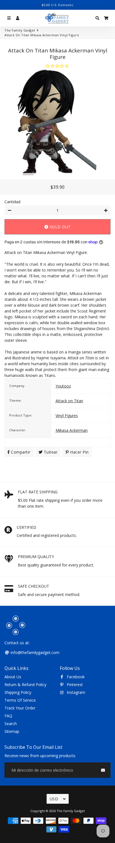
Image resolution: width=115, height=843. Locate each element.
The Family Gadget (19, 30)
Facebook (75, 676)
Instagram (75, 692)
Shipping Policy (17, 692)
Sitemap (11, 731)
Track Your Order (19, 708)
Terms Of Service (20, 700)
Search (10, 723)
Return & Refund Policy (25, 684)
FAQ (8, 715)
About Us (12, 676)
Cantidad (12, 201)
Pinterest (74, 684)
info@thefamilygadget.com (34, 652)
